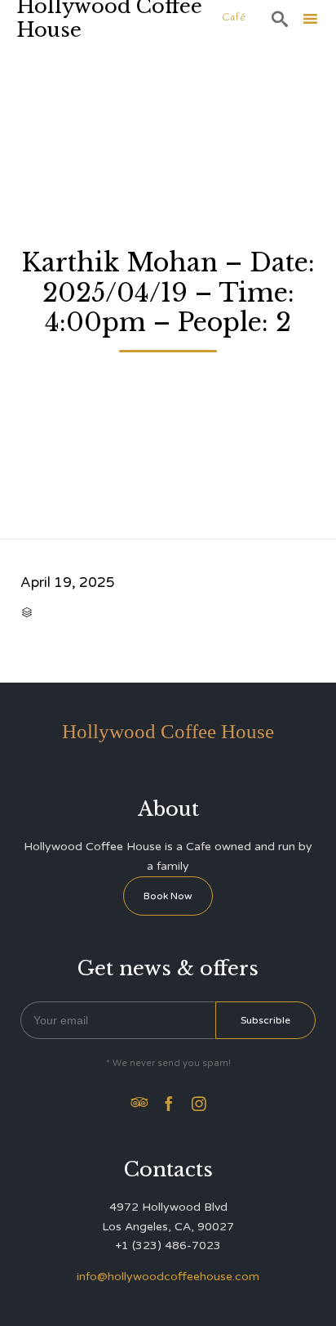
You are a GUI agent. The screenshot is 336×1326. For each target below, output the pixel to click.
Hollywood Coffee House (109, 18)
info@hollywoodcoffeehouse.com (168, 1276)
